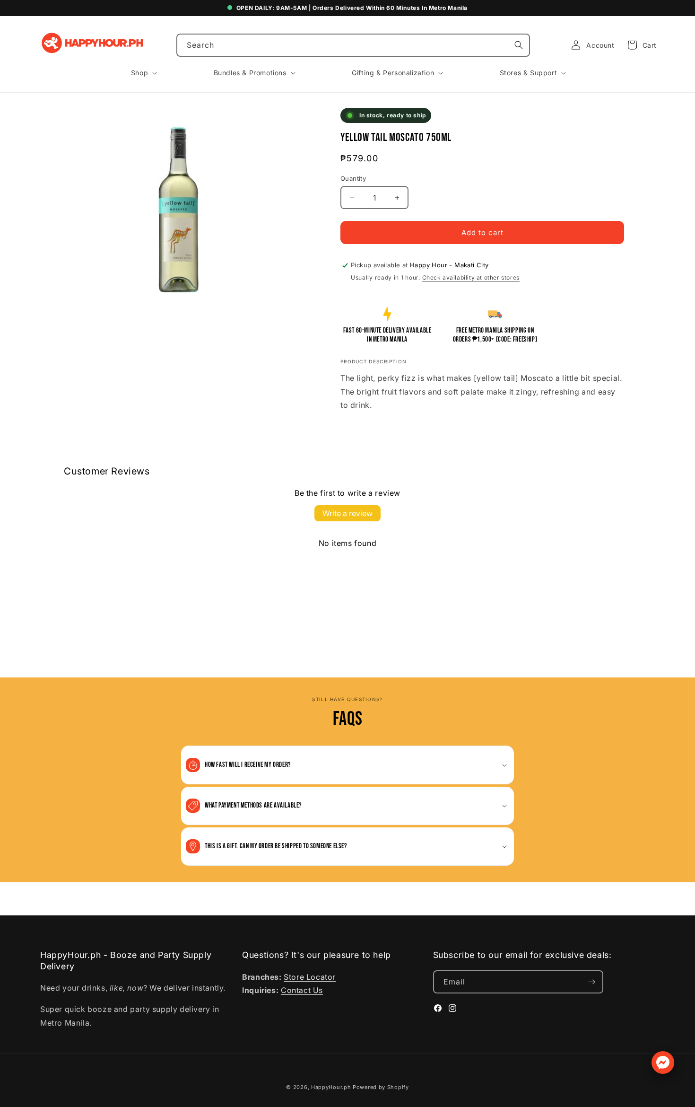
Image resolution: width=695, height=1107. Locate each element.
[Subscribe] (592, 981)
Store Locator (310, 977)
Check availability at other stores (471, 277)
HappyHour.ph (331, 1087)
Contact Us (302, 990)
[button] (639, 45)
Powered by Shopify (381, 1087)
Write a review (347, 513)
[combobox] (353, 45)
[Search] (518, 45)
